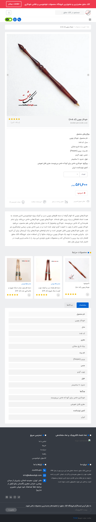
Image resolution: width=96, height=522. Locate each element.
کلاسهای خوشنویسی (39, 458)
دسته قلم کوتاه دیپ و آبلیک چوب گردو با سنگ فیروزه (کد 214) (49, 289)
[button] (8, 19)
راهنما (44, 454)
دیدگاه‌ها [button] (70, 305)
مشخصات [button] (82, 305)
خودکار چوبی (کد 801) (82, 287)
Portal (75, 518)
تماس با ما (42, 441)
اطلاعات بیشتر (13, 3)
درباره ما (43, 449)
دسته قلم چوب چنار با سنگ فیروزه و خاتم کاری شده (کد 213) (19, 289)
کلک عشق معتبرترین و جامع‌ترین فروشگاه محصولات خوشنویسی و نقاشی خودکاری (57, 4)
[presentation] (88, 75)
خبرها (44, 445)
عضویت (11, 509)
